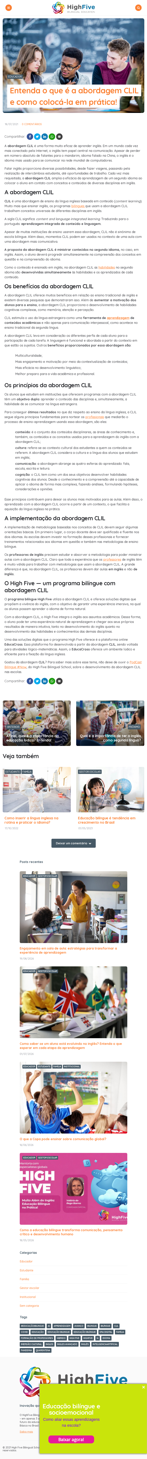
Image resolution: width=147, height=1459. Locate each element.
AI (49, 1326)
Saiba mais (26, 1431)
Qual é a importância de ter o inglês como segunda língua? (110, 738)
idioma (106, 1338)
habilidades (106, 267)
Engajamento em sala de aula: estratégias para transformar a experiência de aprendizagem (68, 950)
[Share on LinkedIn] (44, 136)
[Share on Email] (59, 136)
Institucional (72, 1066)
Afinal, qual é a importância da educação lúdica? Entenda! (32, 738)
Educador (15, 76)
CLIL (116, 1326)
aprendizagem (62, 1326)
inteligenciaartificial (105, 1344)
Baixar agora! (71, 1439)
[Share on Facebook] (30, 136)
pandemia (26, 1350)
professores (112, 559)
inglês (85, 1344)
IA (98, 1338)
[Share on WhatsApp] (52, 136)
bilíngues (78, 206)
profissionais (94, 417)
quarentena (43, 1350)
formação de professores (37, 1338)
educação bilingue (59, 1332)
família (120, 1332)
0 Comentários (32, 124)
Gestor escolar (90, 771)
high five (74, 1338)
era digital (106, 1332)
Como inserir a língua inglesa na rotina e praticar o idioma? (31, 820)
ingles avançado (67, 1344)
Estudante (13, 771)
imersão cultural (31, 1344)
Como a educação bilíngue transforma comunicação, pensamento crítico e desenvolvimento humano (71, 1232)
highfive (88, 1338)
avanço (78, 1326)
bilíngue (105, 1326)
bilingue (92, 1326)
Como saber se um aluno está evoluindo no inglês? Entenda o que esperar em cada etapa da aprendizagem (71, 1046)
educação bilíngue (85, 1332)
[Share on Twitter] (37, 136)
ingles (49, 1344)
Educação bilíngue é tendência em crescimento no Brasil (106, 820)
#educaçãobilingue (32, 1326)
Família (27, 771)
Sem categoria (29, 1305)
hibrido (61, 1338)
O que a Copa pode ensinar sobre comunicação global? (63, 1139)
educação (38, 1332)
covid (24, 1332)
